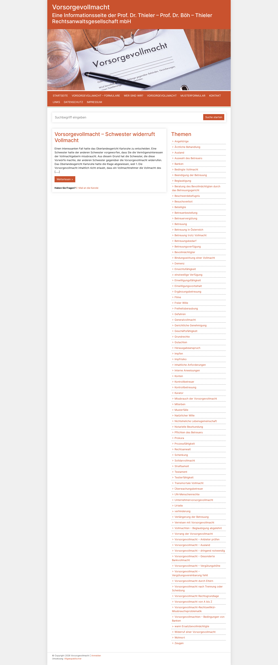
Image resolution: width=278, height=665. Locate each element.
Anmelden (96, 655)
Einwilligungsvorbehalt (188, 286)
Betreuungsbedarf (185, 240)
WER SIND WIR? (133, 95)
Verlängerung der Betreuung (192, 516)
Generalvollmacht (185, 319)
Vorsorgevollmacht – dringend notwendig (200, 550)
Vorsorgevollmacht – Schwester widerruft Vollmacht (105, 137)
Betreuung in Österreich (189, 229)
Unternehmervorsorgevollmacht (194, 500)
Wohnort (180, 637)
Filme (178, 297)
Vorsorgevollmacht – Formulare (96, 95)
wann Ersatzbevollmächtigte (192, 626)
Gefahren (180, 314)
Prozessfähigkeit (185, 443)
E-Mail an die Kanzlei (87, 187)
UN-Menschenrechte (187, 494)
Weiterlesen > (65, 179)
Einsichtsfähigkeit (185, 269)
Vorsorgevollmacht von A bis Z (193, 601)
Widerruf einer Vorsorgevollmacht (195, 631)
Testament (181, 471)
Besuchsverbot (184, 201)
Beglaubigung (183, 180)
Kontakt (215, 95)
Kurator (179, 393)
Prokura (179, 438)
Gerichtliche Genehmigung (191, 325)
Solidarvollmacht (185, 460)
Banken (179, 163)
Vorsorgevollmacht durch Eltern (194, 580)
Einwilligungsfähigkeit (188, 280)
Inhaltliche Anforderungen (190, 364)
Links (56, 102)
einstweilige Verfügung (188, 274)
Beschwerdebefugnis (187, 195)
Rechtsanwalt (183, 449)
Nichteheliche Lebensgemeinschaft (196, 421)
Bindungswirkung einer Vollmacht (195, 257)
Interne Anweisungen (187, 370)
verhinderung (182, 511)
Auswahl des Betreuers (188, 158)
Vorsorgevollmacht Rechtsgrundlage (197, 596)
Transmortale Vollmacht (189, 483)
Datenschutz (73, 102)
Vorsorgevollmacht (162, 95)
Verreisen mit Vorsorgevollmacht (194, 522)
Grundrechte (182, 336)
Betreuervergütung (186, 218)
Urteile (179, 505)
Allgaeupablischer (73, 658)
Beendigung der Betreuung (191, 175)
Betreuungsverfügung (188, 246)
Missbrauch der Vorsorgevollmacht (196, 398)
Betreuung (181, 224)
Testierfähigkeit (184, 477)
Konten (179, 376)
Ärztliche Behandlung (187, 147)
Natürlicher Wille (185, 415)
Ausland (179, 152)
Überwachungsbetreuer (189, 488)
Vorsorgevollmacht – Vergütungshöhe (197, 565)
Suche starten (213, 117)
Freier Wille (181, 302)
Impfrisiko (181, 359)
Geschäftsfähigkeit (186, 331)
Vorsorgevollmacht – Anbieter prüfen (197, 539)
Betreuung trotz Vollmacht (191, 235)
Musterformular (193, 95)
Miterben (180, 404)
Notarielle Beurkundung (189, 426)
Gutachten (181, 342)
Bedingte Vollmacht (186, 169)
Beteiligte (180, 207)
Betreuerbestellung (186, 212)
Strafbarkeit (182, 466)
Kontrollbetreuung (185, 387)
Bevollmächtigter (185, 252)
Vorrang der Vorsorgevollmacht (194, 533)
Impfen (179, 353)
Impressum (94, 102)
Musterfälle (181, 409)
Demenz (180, 263)
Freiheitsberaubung (186, 308)
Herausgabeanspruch (187, 347)
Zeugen (179, 643)
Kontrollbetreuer (184, 381)
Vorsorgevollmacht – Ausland (192, 545)
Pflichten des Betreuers (189, 432)
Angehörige (182, 141)
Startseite (60, 95)
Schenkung (181, 454)
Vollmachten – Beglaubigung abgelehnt (198, 528)
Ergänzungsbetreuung (188, 291)
